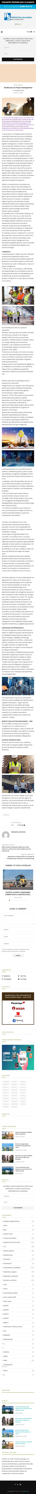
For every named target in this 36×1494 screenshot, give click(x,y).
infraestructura (18, 1255)
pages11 (18, 1322)
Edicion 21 (23, 1090)
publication (18, 1335)
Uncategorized (7, 1364)
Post (18, 1331)
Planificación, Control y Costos (18, 1327)
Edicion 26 (14, 1095)
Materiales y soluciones (18, 1276)
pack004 (18, 1310)
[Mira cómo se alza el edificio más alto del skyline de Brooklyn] (7, 1159)
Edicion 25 (6, 815)
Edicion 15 (23, 1084)
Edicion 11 (23, 1081)
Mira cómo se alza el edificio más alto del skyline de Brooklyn (23, 1157)
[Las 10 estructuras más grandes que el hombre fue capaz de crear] (7, 1170)
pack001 (18, 1305)
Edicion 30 (6, 1098)
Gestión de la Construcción (18, 1242)
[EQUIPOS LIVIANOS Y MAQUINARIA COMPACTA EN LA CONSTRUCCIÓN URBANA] (18, 880)
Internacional (18, 1263)
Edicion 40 (23, 1101)
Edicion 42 (6, 1104)
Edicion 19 (6, 1090)
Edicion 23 (14, 1092)
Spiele (18, 1360)
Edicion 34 (23, 1098)
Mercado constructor (18, 1280)
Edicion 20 (14, 1090)
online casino (18, 1301)
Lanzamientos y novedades (18, 1267)
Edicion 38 (14, 1101)
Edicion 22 (6, 1092)
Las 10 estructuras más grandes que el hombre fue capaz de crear (23, 1169)
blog (18, 1230)
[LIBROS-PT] (18, 1046)
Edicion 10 (14, 1081)
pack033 (18, 1318)
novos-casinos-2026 (18, 1297)
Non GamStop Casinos (18, 1293)
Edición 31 (23, 1104)
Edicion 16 (6, 1087)
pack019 (18, 1314)
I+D (18, 1246)
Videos (18, 1370)
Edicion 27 (23, 1095)
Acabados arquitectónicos (18, 1221)
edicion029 (6, 1081)
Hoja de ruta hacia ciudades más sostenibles (23, 1133)
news (18, 1284)
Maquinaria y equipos (18, 1272)
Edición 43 (6, 1107)
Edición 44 (14, 1107)
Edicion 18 (23, 1087)
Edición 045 (15, 1104)
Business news (18, 1234)
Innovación (18, 1259)
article (18, 1225)
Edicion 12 (6, 1084)
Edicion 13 (14, 1084)
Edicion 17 (14, 1087)
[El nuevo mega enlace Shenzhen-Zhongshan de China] (7, 1147)
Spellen (18, 1356)
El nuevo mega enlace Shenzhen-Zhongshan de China (23, 1145)
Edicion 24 (23, 1092)
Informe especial (18, 85)
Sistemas (18, 1352)
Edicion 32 (14, 1098)
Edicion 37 (6, 1101)
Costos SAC (25, 1491)
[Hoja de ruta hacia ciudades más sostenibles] (7, 1135)
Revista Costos (19, 90)
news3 (18, 1289)
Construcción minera (18, 1238)
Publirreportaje (18, 1339)
